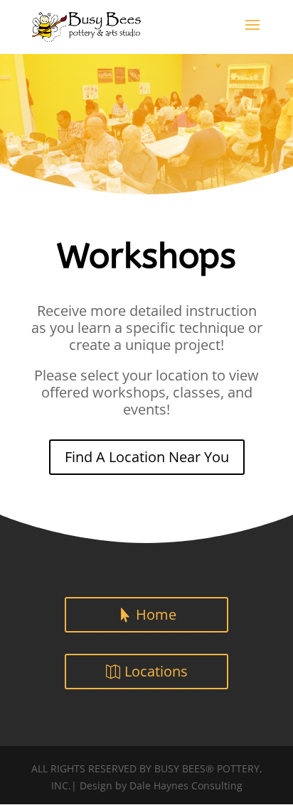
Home (156, 614)
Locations (156, 671)
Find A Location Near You (147, 456)
